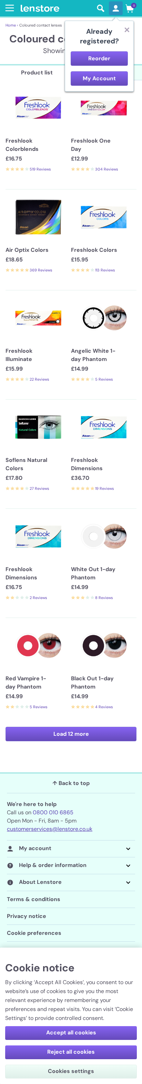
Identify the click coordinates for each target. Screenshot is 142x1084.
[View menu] (8, 8)
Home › (12, 25)
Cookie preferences (34, 933)
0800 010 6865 (53, 812)
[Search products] (101, 8)
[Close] (126, 29)
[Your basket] (129, 8)
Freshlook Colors (94, 250)
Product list (37, 72)
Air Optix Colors (27, 250)
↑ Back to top (71, 783)
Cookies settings (71, 1071)
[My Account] (116, 8)
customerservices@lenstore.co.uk (49, 829)
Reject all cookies (71, 1051)
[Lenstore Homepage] (56, 8)
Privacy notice (26, 916)
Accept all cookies (71, 1032)
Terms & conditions (33, 899)
